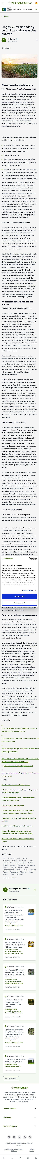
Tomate (5, 874)
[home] (3, 1158)
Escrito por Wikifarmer (18, 889)
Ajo (4, 858)
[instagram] (25, 1137)
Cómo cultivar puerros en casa (13, 805)
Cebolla (30, 860)
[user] (36, 1158)
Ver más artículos (11, 1078)
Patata (18, 870)
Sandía (30, 872)
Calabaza (22, 860)
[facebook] (14, 1137)
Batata (25, 858)
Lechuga (13, 867)
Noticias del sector (11, 922)
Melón (20, 867)
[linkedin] (9, 1137)
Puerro (5, 872)
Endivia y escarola (9, 865)
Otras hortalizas (8, 870)
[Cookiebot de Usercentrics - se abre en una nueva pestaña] (28, 558)
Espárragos (31, 865)
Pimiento (33, 870)
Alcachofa (11, 858)
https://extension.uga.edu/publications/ (18, 766)
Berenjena (6, 860)
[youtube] (19, 1137)
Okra (26, 867)
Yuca (12, 874)
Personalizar (18, 603)
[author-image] (5, 889)
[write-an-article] (20, 1158)
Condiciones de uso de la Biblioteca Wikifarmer (13, 1150)
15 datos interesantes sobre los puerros (16, 785)
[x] (30, 1137)
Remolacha (14, 872)
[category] (12, 1158)
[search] (28, 1158)
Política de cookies (31, 1150)
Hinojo (5, 867)
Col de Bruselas (20, 863)
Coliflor (30, 863)
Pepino (25, 870)
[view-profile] (35, 889)
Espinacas (21, 865)
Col (11, 863)
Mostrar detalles (27, 590)
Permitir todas (19, 596)
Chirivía (5, 863)
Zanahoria (19, 874)
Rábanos (23, 872)
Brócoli (14, 860)
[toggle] (2, 3)
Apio (18, 858)
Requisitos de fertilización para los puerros (17, 826)
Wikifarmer (11, 39)
